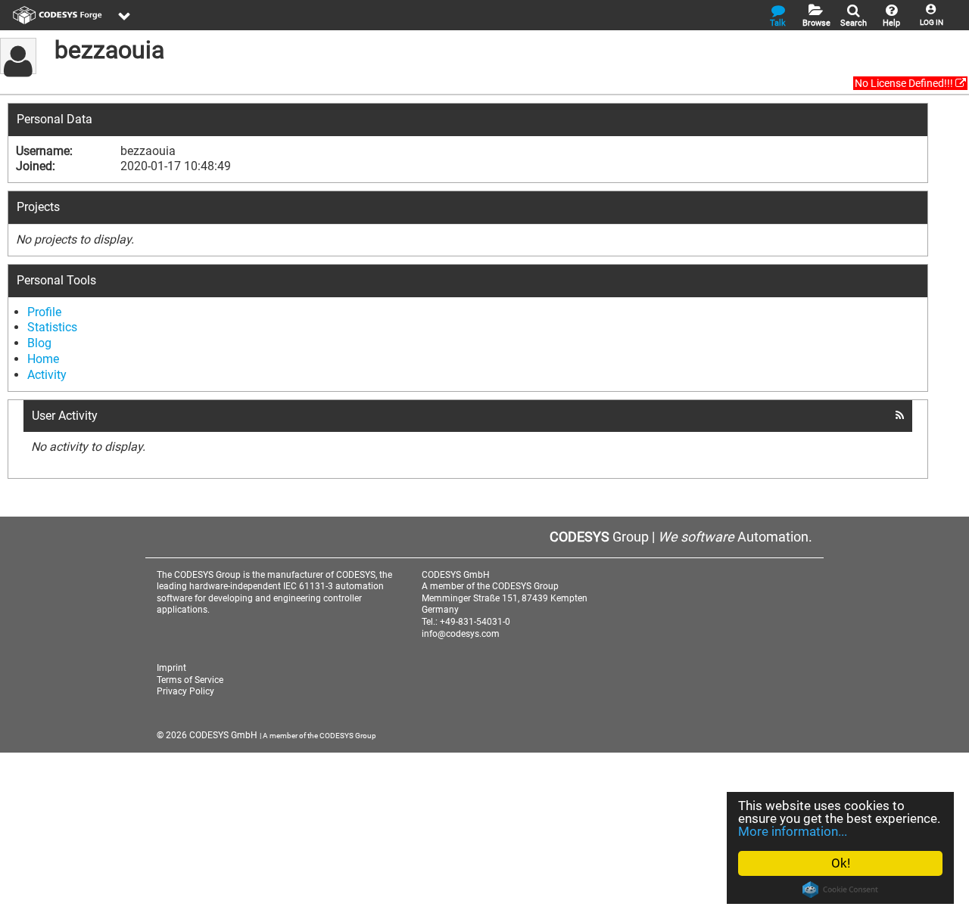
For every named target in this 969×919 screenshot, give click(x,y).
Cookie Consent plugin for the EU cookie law (840, 889)
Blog (39, 343)
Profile (44, 312)
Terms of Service (190, 680)
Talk (778, 23)
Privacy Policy (185, 691)
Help (891, 23)
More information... (792, 831)
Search (853, 23)
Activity (47, 375)
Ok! (840, 863)
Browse (816, 23)
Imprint (171, 668)
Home (43, 359)
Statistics (52, 327)
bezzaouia (109, 50)
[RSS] (900, 415)
